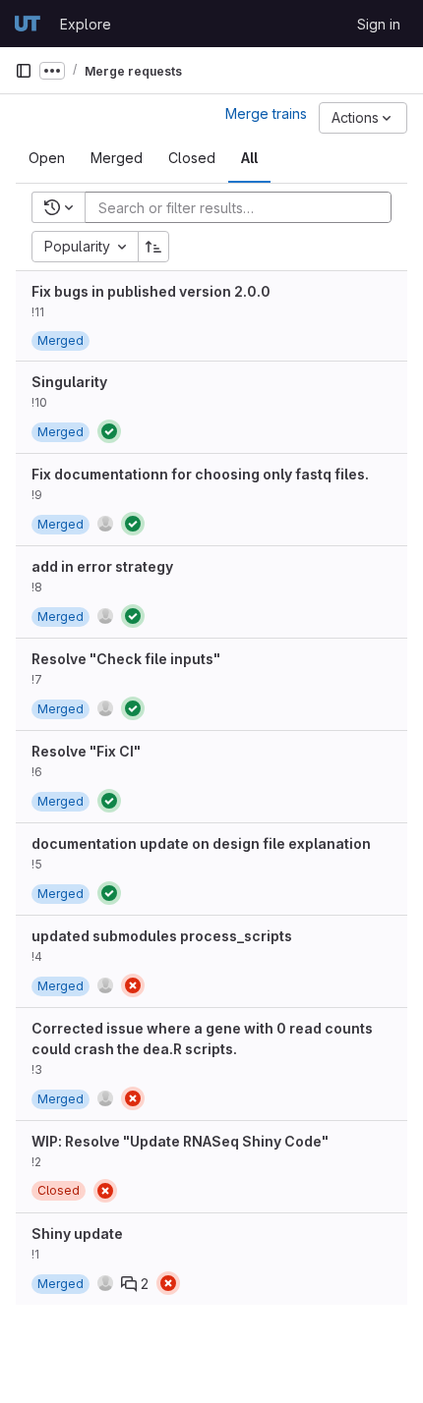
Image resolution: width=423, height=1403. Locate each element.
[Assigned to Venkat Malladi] (105, 524)
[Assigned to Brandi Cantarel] (105, 708)
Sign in (378, 24)
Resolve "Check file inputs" (125, 658)
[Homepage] (27, 23)
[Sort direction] (153, 246)
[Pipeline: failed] (133, 985)
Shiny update (77, 1233)
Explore (85, 24)
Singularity (69, 381)
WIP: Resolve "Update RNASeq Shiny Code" (180, 1141)
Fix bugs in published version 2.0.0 (151, 291)
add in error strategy (102, 566)
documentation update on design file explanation (201, 843)
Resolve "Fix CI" (86, 751)
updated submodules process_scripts (161, 935)
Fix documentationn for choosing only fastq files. (200, 474)
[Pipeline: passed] (109, 431)
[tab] (47, 158)
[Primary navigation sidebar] (23, 70)
